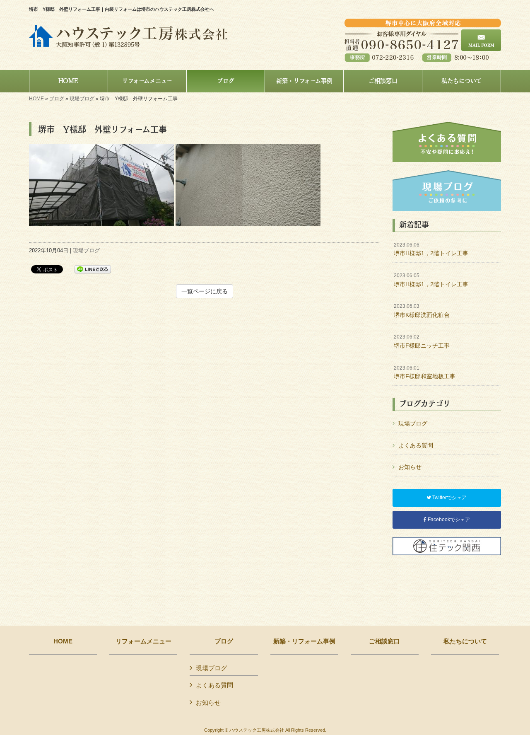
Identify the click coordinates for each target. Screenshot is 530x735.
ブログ (56, 99)
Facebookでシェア (448, 519)
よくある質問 (415, 445)
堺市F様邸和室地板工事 (424, 372)
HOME (36, 99)
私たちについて (465, 641)
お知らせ (410, 467)
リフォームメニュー (143, 641)
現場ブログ (82, 99)
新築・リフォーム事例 (304, 641)
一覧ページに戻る (204, 291)
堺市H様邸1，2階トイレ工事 (431, 249)
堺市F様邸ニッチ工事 (422, 341)
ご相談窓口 (384, 641)
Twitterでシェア (449, 497)
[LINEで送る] (93, 268)
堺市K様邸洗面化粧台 (422, 310)
